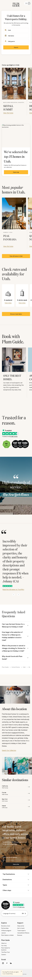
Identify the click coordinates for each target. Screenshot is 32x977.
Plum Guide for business (5, 949)
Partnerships (5, 928)
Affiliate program (6, 930)
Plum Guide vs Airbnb (7, 935)
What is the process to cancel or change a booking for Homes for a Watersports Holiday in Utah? (13, 648)
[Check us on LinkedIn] (10, 963)
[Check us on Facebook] (7, 963)
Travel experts (21, 930)
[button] (16, 3)
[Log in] (27, 3)
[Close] (21, 971)
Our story (4, 945)
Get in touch (20, 928)
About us (3, 943)
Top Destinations (9, 874)
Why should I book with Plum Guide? (12, 657)
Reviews (19, 935)
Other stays (7, 890)
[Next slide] (18, 594)
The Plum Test (5, 952)
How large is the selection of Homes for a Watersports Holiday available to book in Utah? (12, 636)
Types (5, 885)
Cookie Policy (9, 973)
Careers (3, 954)
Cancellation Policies (23, 933)
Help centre (20, 926)
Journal (3, 933)
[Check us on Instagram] (3, 963)
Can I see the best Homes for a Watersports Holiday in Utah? (13, 625)
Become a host (5, 926)
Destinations (7, 879)
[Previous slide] (13, 594)
